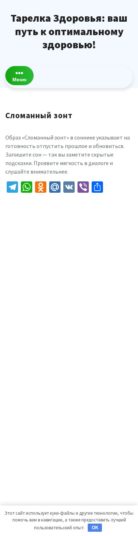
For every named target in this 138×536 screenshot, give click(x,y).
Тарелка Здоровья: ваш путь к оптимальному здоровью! (69, 31)
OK (95, 527)
